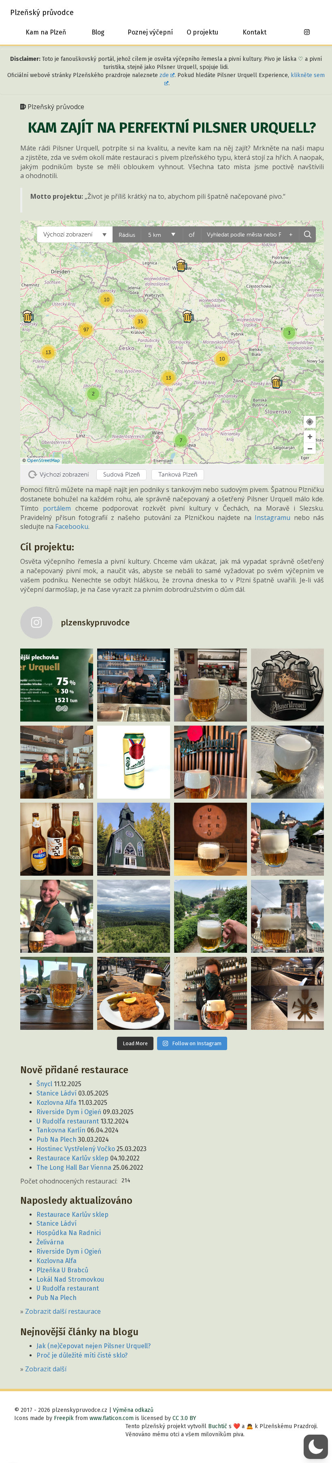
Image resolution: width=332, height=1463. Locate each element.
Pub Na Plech (56, 1139)
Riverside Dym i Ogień (68, 1112)
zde (164, 75)
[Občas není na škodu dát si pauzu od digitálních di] (133, 916)
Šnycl (44, 1084)
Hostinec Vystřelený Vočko (75, 1149)
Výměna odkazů (133, 1410)
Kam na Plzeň (46, 32)
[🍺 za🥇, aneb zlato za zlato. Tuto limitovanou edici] (133, 762)
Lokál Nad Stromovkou (70, 1279)
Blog (98, 32)
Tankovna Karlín (60, 1130)
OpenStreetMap (43, 460)
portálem (57, 508)
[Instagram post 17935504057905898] (210, 685)
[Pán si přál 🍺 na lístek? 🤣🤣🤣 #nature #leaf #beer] (287, 762)
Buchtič (217, 1426)
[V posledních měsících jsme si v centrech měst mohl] (287, 916)
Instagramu (272, 517)
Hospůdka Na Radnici (68, 1233)
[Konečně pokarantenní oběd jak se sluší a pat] (133, 993)
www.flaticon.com (111, 1418)
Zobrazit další (45, 1368)
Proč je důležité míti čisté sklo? (82, 1355)
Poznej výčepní (150, 32)
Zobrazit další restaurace (63, 1311)
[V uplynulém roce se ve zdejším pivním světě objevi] (56, 839)
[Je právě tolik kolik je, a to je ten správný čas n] (287, 685)
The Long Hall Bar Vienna (73, 1167)
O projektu (202, 32)
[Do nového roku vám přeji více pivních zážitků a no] (133, 839)
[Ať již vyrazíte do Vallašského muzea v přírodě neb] (56, 762)
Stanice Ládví (56, 1093)
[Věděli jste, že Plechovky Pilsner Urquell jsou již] (56, 685)
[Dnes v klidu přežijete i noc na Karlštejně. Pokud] (287, 839)
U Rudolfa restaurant (67, 1121)
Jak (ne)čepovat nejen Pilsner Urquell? (93, 1346)
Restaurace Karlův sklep (72, 1158)
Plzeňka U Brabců (62, 1270)
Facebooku (71, 526)
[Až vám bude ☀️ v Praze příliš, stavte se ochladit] (56, 916)
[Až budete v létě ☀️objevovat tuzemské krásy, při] (210, 916)
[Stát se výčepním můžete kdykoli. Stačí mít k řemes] (133, 685)
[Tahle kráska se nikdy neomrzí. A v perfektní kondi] (210, 839)
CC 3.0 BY (184, 1418)
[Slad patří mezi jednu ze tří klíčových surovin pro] (287, 993)
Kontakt (254, 32)
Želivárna (50, 1242)
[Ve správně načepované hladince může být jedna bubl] (210, 762)
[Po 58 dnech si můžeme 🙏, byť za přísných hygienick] (210, 993)
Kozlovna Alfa (56, 1102)
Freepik (64, 1418)
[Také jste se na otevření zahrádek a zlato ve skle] (56, 993)
